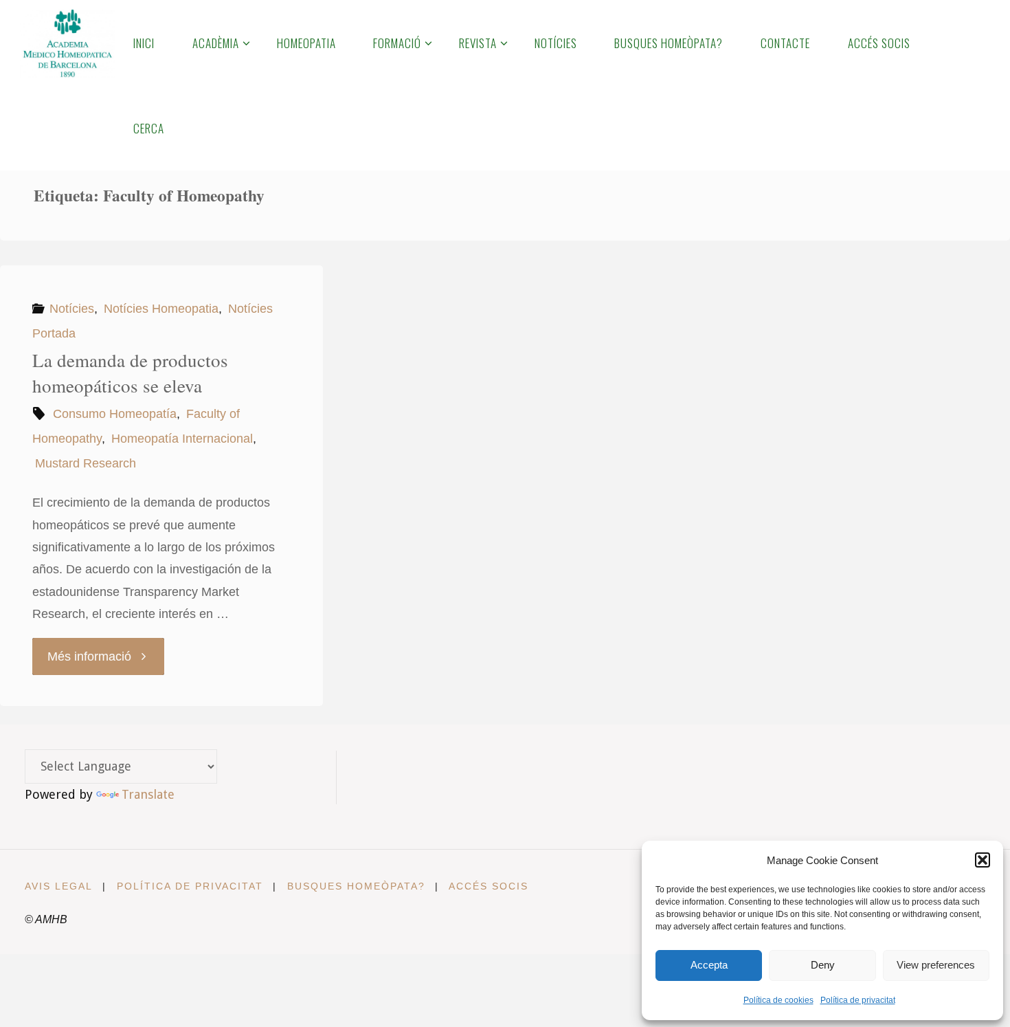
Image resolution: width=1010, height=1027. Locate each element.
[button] (982, 860)
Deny (823, 965)
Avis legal (59, 886)
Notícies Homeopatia (161, 309)
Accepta (709, 965)
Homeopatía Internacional (182, 438)
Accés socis (488, 886)
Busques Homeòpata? (356, 886)
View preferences (936, 965)
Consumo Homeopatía (115, 414)
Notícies (71, 309)
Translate (148, 794)
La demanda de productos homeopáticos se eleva (130, 373)
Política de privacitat (857, 1000)
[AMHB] (67, 42)
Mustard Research (85, 463)
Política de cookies (778, 1000)
